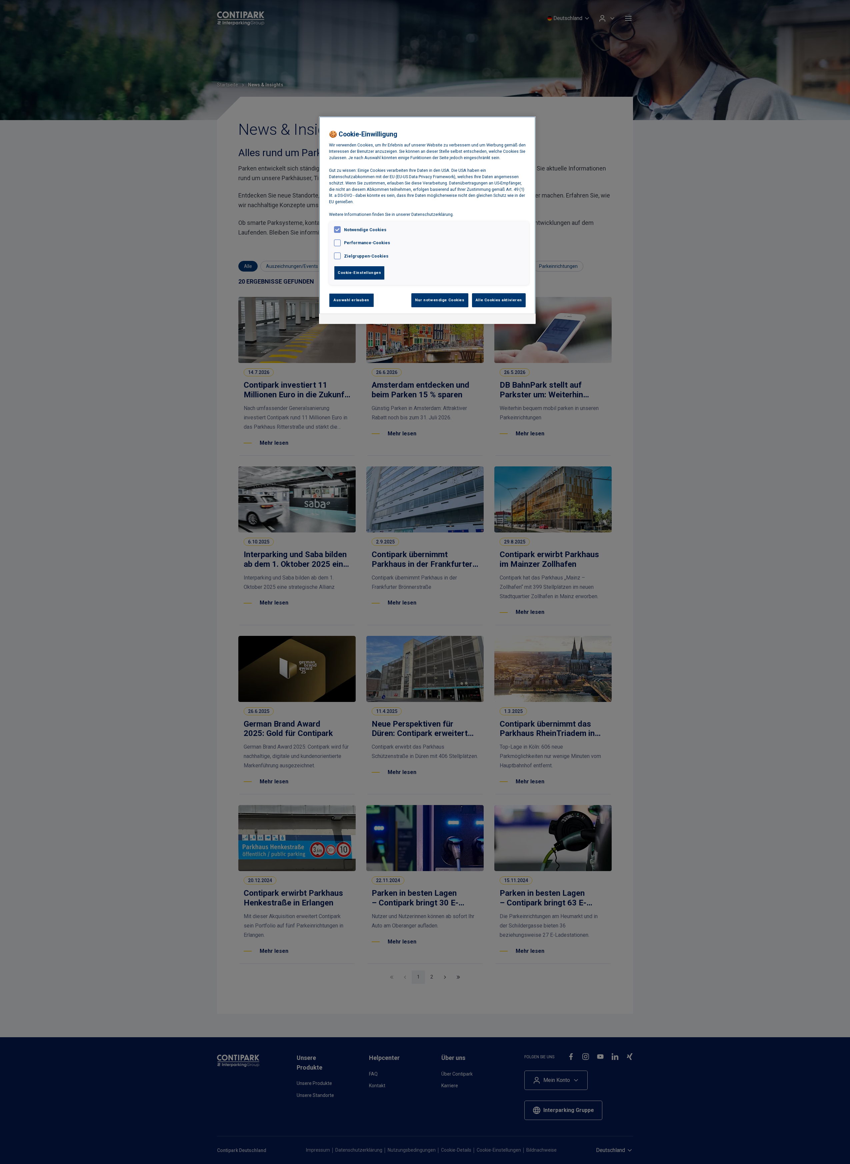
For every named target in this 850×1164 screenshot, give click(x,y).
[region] (427, 220)
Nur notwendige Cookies (440, 300)
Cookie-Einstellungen (359, 272)
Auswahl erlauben (351, 300)
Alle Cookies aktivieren (499, 300)
